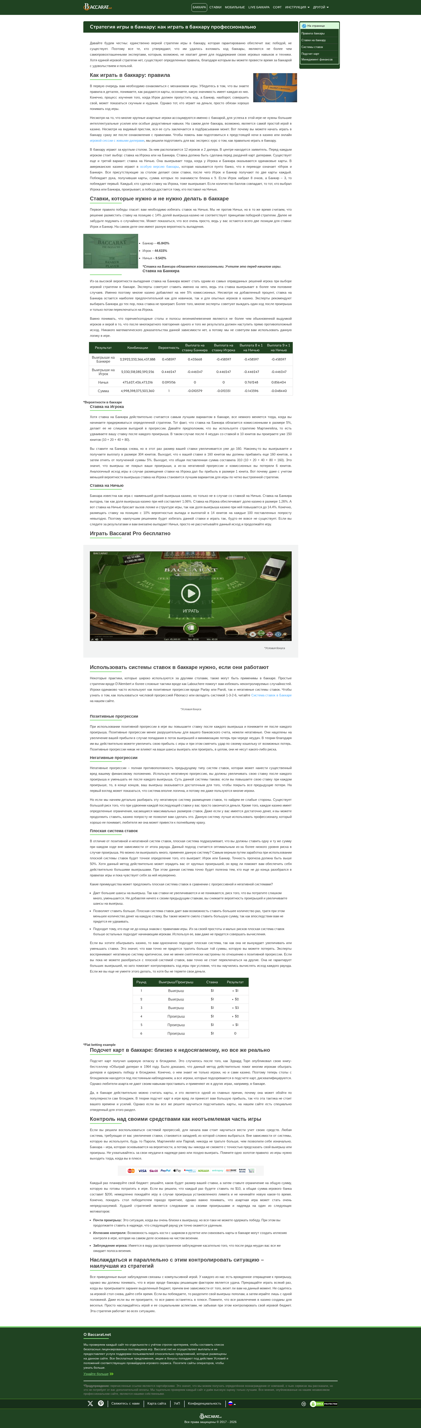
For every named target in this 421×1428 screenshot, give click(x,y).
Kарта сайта (156, 1403)
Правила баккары (313, 33)
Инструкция (295, 7)
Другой (319, 7)
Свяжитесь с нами (125, 1403)
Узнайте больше (96, 1374)
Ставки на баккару (313, 40)
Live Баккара (258, 7)
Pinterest (102, 1405)
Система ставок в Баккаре (271, 695)
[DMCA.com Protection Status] (324, 1404)
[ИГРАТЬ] (191, 640)
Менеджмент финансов (317, 59)
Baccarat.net (98, 6)
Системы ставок (312, 47)
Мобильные (235, 7)
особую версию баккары (159, 166)
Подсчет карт (310, 53)
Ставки (215, 7)
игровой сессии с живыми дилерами (117, 140)
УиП (177, 1403)
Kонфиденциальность (204, 1403)
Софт (277, 7)
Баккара (199, 7)
